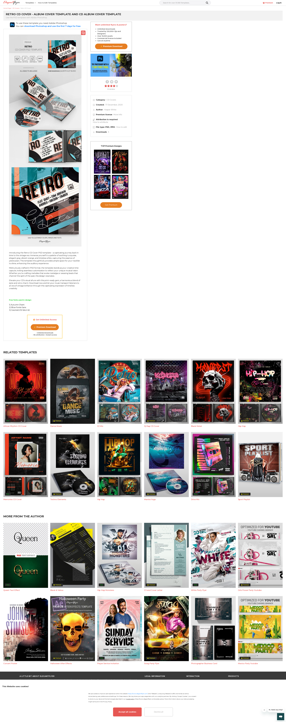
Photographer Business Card (204, 663)
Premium (269, 3)
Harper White (110, 110)
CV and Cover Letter (153, 590)
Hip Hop (101, 499)
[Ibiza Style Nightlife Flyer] (102, 187)
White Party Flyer (199, 590)
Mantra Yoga (150, 499)
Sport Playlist (244, 499)
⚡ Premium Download (45, 327)
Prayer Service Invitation (108, 663)
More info (117, 115)
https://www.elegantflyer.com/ (138, 693)
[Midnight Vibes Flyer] (102, 162)
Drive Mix (195, 499)
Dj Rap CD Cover (151, 426)
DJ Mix (100, 426)
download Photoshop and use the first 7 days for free (52, 26)
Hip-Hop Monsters (105, 590)
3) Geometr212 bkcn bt (19, 310)
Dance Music (56, 426)
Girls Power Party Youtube (250, 590)
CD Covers (111, 100)
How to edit (121, 127)
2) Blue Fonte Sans (17, 307)
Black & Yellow (56, 590)
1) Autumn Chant (16, 305)
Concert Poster (10, 663)
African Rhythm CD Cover (14, 426)
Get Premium (111, 205)
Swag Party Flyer (151, 663)
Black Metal (196, 426)
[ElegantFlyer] (11, 3)
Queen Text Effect (11, 590)
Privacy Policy (107, 701)
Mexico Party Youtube (248, 663)
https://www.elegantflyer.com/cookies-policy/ (149, 699)
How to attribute (100, 122)
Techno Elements (58, 499)
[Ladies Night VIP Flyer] (120, 187)
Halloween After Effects (61, 663)
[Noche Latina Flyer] (120, 162)
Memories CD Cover (12, 499)
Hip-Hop (242, 426)
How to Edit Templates (47, 3)
